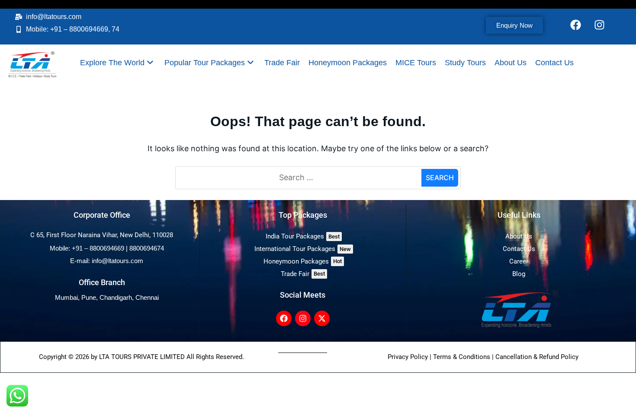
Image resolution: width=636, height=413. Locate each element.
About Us (511, 62)
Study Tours (465, 62)
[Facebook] (575, 24)
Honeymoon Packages (347, 62)
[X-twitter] (322, 318)
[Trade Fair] (303, 274)
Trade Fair (282, 62)
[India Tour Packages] (303, 236)
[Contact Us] (519, 249)
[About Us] (519, 236)
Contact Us (554, 62)
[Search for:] (299, 178)
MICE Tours (415, 62)
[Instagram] (599, 24)
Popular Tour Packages (204, 62)
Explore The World (112, 62)
